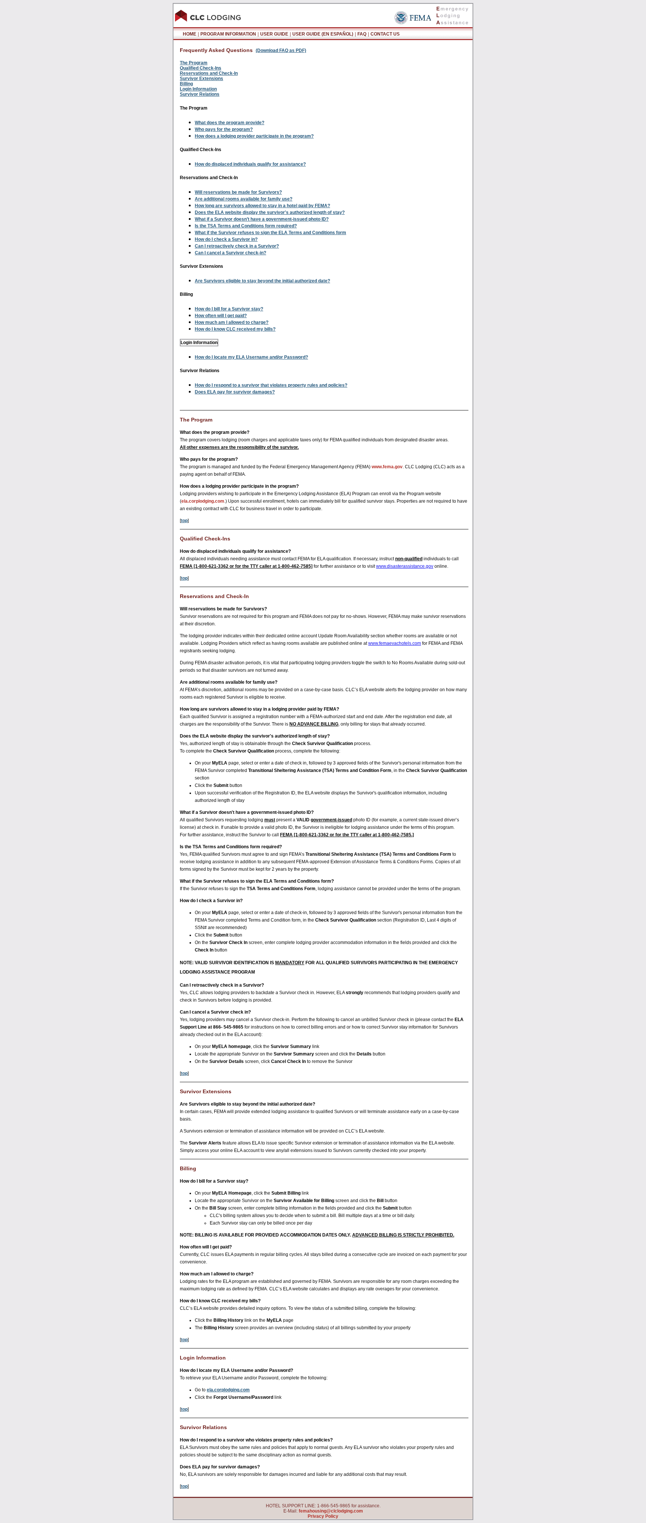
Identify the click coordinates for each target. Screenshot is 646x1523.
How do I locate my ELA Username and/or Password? (251, 357)
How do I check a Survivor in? (226, 239)
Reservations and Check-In (209, 73)
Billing (186, 83)
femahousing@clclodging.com (331, 1511)
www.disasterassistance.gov (404, 566)
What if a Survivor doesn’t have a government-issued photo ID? (262, 219)
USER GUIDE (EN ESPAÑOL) (322, 34)
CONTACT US (385, 34)
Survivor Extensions (201, 78)
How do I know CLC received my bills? (235, 329)
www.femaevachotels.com (394, 643)
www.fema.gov (387, 466)
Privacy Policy (323, 1516)
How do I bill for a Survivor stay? (229, 309)
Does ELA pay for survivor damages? (235, 392)
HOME (189, 34)
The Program (193, 62)
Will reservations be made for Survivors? (238, 192)
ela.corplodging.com (202, 501)
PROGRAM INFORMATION (228, 34)
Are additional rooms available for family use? (243, 199)
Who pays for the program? (224, 129)
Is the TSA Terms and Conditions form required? (246, 226)
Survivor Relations (199, 94)
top (184, 520)
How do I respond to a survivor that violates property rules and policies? (271, 385)
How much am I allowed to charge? (231, 322)
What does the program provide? (229, 122)
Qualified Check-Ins (200, 68)
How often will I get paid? (221, 315)
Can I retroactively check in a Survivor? (237, 246)
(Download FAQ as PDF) (281, 50)
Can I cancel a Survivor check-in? (230, 252)
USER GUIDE (274, 34)
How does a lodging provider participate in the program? (254, 136)
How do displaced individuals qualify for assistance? (250, 164)
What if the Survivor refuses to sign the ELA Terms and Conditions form (270, 232)
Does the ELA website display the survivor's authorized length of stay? (270, 212)
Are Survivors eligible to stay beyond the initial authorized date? (262, 281)
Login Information (198, 89)
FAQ (361, 34)
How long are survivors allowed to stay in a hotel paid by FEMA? (262, 205)
